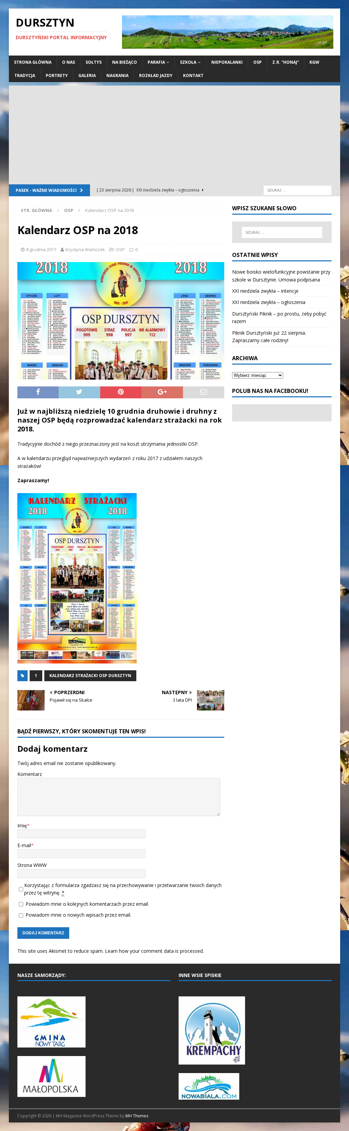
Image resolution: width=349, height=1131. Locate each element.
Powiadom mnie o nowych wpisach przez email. (78, 915)
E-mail (24, 845)
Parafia (156, 62)
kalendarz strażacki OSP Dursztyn (90, 675)
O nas (68, 62)
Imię (22, 825)
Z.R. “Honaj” (285, 62)
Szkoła (188, 62)
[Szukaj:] (297, 190)
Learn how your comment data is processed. (154, 951)
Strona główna (32, 62)
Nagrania (117, 75)
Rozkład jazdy (155, 75)
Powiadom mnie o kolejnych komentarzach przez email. (87, 904)
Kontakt (193, 75)
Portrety (57, 75)
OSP (257, 62)
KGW (314, 62)
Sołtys (94, 62)
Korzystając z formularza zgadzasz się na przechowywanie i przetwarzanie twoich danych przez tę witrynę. (123, 889)
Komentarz (29, 774)
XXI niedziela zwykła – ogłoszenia (268, 302)
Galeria (87, 75)
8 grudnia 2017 (41, 249)
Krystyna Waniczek (85, 249)
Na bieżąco (124, 62)
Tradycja (24, 75)
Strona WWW (32, 865)
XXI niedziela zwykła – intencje (265, 291)
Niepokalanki (227, 62)
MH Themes (136, 1116)
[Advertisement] (174, 133)
